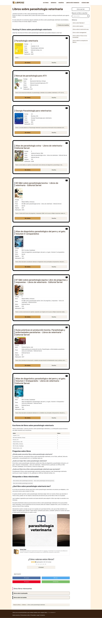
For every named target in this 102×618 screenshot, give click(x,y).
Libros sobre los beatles (20, 597)
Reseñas (61, 2)
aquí (43, 466)
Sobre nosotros (16, 615)
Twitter (56, 577)
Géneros (53, 2)
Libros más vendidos (72, 2)
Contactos (42, 615)
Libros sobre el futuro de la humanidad (80, 36)
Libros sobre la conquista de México (80, 41)
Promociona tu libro (25, 615)
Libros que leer (81, 9)
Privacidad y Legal (35, 615)
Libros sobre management (79, 32)
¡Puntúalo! (41, 567)
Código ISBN (85, 2)
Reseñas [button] (54, 62)
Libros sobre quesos (78, 26)
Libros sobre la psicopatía (20, 593)
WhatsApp (56, 581)
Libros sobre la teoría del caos (81, 29)
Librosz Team (23, 549)
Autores (45, 2)
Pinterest (27, 581)
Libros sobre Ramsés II (78, 23)
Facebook (27, 577)
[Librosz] (18, 2)
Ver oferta (27, 62)
